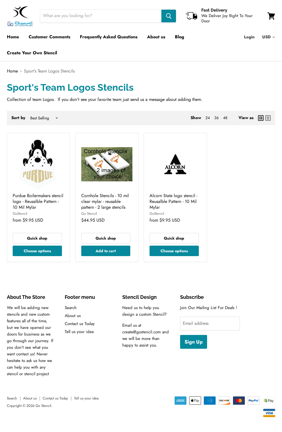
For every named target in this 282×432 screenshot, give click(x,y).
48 (225, 117)
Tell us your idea (79, 332)
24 (207, 117)
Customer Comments (49, 37)
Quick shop (37, 238)
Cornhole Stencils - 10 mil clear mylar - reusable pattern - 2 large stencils (105, 201)
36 (216, 117)
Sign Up (194, 341)
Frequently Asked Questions (108, 37)
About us (156, 37)
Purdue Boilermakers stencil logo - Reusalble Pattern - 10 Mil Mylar (38, 201)
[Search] (168, 16)
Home (13, 37)
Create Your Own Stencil (32, 53)
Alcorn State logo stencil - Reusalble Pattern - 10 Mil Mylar (173, 201)
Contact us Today (80, 324)
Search (71, 308)
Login (249, 37)
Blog (179, 37)
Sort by (18, 118)
